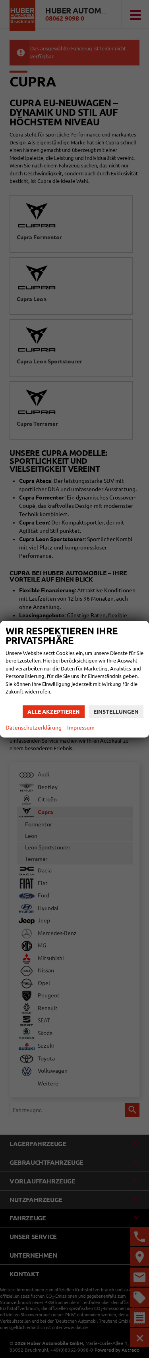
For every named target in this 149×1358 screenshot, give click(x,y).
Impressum (81, 727)
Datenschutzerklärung (34, 727)
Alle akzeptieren (53, 712)
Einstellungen (116, 712)
